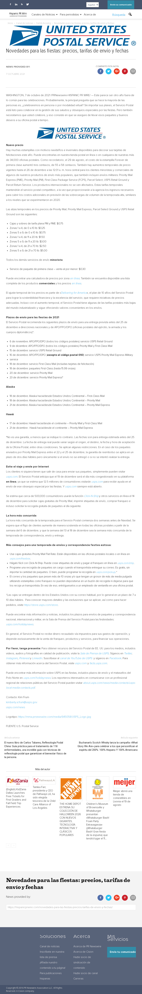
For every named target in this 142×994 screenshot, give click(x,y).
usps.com (81, 663)
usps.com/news (15, 707)
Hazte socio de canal (85, 973)
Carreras (78, 978)
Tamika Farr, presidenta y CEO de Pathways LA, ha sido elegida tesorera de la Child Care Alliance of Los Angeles (44, 797)
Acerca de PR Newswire (87, 946)
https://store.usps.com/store (41, 605)
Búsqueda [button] (119, 15)
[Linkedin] (16, 4)
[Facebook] (10, 4)
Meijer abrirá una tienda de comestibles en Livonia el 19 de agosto (122, 798)
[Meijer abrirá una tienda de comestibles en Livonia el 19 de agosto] (124, 782)
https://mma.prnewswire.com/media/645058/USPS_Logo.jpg (54, 716)
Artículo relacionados (19, 769)
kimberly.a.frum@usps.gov (21, 702)
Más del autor (42, 769)
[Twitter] (27, 4)
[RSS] (21, 4)
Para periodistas (69, 14)
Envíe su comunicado (121, 4)
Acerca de (90, 14)
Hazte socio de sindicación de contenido (82, 962)
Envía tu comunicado (123, 952)
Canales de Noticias (43, 14)
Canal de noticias (50, 946)
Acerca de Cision (83, 952)
